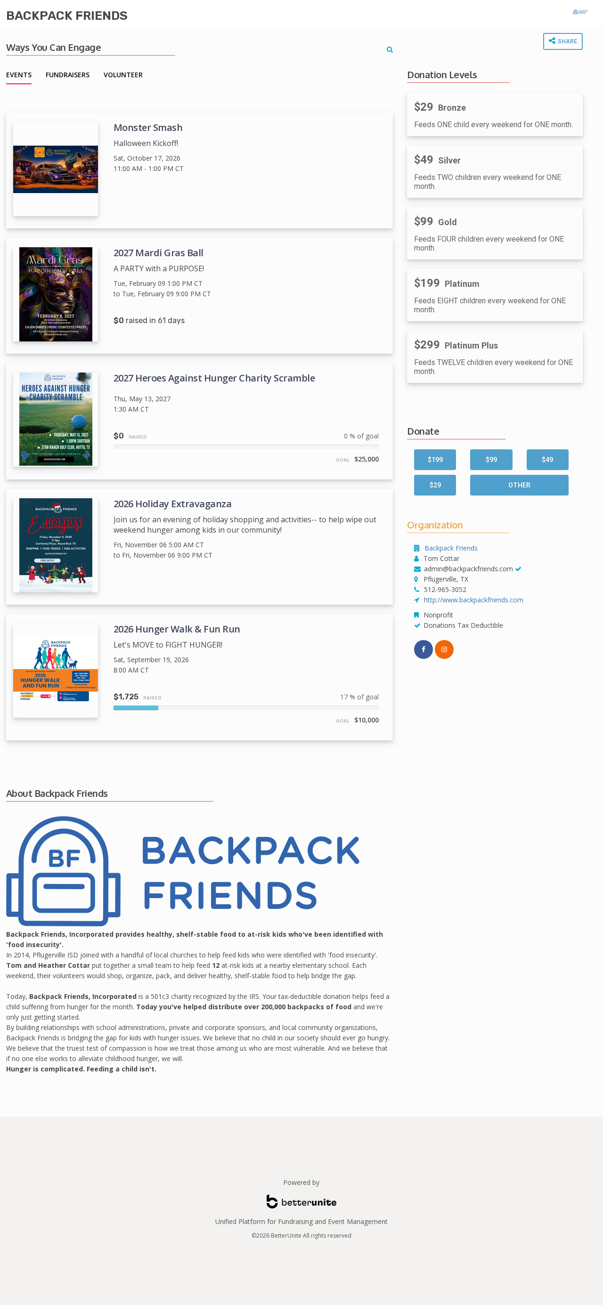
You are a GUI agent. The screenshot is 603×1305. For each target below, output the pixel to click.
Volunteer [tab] (123, 74)
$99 (491, 459)
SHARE (566, 41)
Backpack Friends (67, 15)
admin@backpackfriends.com (468, 568)
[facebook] (423, 649)
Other (519, 485)
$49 (547, 459)
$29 (435, 485)
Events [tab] (19, 74)
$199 (435, 459)
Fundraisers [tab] (68, 74)
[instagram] (444, 649)
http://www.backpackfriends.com (473, 599)
